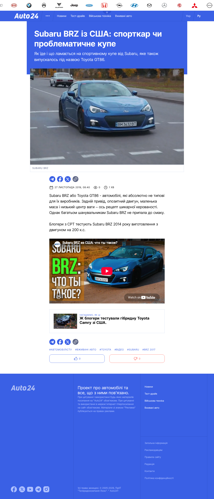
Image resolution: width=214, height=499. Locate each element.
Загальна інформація (156, 443)
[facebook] (60, 179)
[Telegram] (38, 489)
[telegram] (52, 179)
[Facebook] (14, 489)
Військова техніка (100, 16)
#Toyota (105, 349)
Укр (188, 16)
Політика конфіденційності (159, 478)
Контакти (150, 471)
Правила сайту (153, 457)
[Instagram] (46, 489)
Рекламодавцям (154, 450)
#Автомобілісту (60, 349)
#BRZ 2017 (148, 349)
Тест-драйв (78, 16)
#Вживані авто (85, 349)
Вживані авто (123, 16)
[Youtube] (30, 489)
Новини (61, 16)
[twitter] (68, 179)
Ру (199, 16)
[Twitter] (22, 489)
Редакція (149, 464)
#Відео (119, 349)
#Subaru (133, 349)
